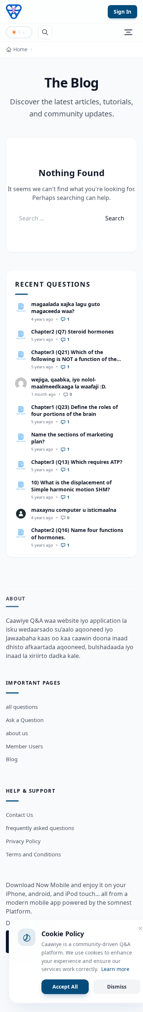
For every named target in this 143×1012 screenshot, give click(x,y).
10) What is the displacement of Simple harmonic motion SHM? (71, 486)
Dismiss (116, 986)
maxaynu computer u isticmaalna (73, 509)
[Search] (45, 32)
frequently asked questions (40, 827)
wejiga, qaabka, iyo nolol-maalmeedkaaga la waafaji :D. (68, 383)
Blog (12, 759)
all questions (22, 706)
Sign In (122, 11)
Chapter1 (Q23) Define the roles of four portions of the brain (74, 410)
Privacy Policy (23, 841)
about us (17, 733)
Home (20, 49)
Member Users (24, 746)
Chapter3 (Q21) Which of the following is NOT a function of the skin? (74, 359)
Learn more (115, 969)
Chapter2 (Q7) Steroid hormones (72, 331)
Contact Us (19, 814)
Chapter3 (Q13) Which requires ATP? (76, 461)
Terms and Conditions (33, 854)
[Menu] (128, 32)
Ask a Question (25, 719)
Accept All (65, 986)
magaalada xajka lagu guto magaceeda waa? (65, 308)
